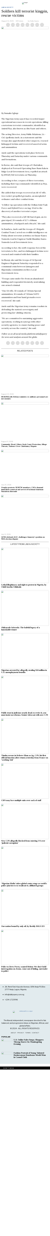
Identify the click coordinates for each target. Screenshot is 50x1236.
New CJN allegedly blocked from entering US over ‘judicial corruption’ (23, 842)
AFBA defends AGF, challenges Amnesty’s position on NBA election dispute (23, 538)
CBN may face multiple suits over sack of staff (21, 800)
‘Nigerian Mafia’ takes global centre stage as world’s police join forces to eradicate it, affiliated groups (24, 884)
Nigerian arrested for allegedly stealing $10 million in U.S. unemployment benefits (24, 671)
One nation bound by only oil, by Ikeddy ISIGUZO (23, 926)
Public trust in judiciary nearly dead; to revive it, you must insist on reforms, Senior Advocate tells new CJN (24, 714)
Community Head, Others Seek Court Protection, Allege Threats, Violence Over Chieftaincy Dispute (24, 445)
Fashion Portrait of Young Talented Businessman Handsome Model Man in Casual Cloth (30, 1055)
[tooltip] (8, 25)
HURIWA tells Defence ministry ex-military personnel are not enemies (24, 398)
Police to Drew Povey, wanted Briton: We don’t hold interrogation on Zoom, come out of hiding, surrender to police (24, 969)
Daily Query (34, 21)
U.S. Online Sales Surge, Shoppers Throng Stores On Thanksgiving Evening (29, 1042)
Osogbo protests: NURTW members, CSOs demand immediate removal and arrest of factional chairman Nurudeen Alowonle (22, 489)
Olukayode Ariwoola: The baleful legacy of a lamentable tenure (20, 629)
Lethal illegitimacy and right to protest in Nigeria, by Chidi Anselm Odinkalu (23, 586)
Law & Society (7, 7)
